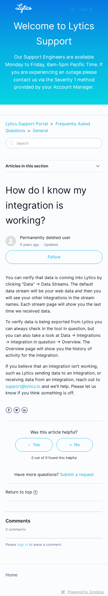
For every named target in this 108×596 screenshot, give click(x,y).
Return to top (19, 492)
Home (11, 574)
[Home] (23, 13)
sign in (22, 544)
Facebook (9, 410)
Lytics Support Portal (27, 123)
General (40, 130)
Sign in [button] (86, 9)
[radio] (34, 445)
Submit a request (77, 474)
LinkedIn (24, 410)
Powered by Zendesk (86, 592)
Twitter (16, 410)
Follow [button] (54, 256)
